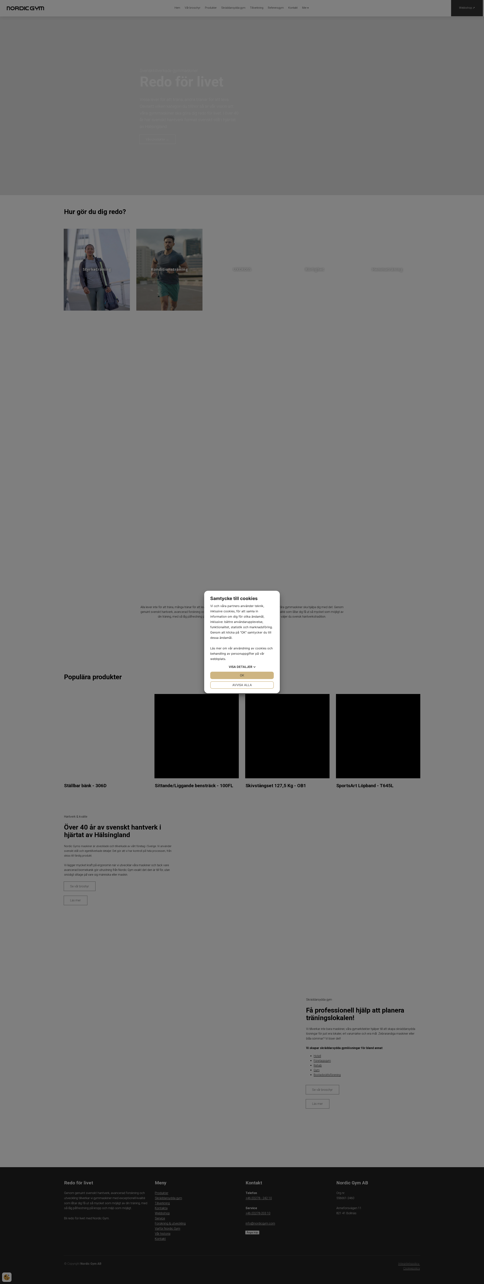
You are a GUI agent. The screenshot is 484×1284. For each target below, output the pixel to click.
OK (242, 675)
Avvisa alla (242, 685)
